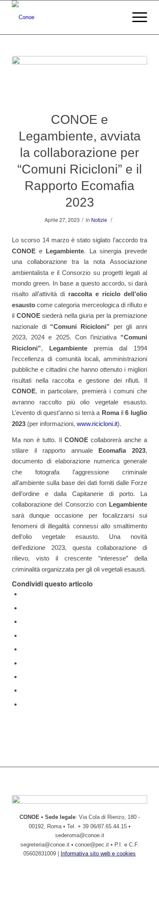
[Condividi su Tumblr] (23, 663)
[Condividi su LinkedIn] (23, 649)
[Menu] (135, 17)
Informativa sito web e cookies (98, 853)
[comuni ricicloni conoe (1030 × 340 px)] (79, 78)
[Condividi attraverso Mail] (23, 704)
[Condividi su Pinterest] (23, 635)
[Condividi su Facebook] (23, 593)
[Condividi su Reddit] (23, 690)
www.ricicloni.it (97, 423)
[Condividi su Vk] (23, 676)
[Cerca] (115, 17)
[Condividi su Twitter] (23, 607)
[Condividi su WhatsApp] (23, 621)
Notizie (99, 220)
